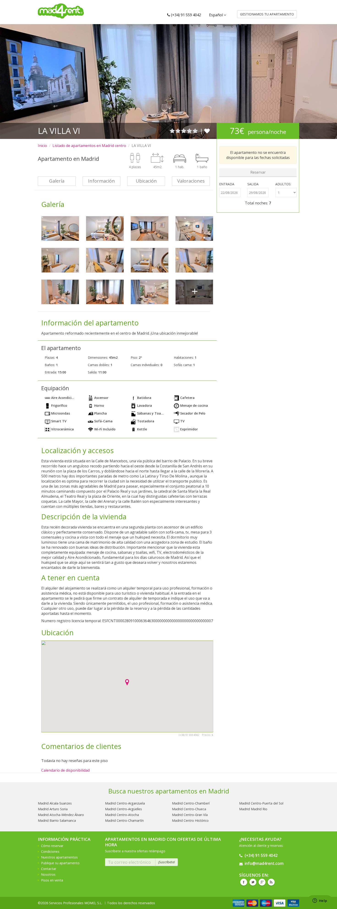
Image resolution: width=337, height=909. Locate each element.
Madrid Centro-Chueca (189, 809)
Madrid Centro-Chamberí (191, 803)
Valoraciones (191, 181)
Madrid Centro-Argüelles (123, 809)
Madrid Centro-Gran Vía (190, 815)
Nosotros (48, 874)
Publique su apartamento (60, 863)
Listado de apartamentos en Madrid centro (89, 145)
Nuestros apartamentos (59, 857)
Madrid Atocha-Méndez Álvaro (61, 815)
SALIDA (253, 184)
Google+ (262, 882)
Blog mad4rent (271, 882)
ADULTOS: (283, 184)
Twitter (252, 882)
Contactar (48, 869)
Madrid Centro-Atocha (122, 815)
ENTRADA (226, 184)
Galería (56, 181)
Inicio (42, 145)
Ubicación (146, 181)
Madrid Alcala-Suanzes (55, 803)
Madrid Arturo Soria (53, 809)
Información (101, 181)
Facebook (243, 882)
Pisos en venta (52, 880)
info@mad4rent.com (264, 863)
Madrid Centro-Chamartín (124, 820)
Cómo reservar (52, 846)
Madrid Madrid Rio (253, 809)
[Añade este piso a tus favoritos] (207, 131)
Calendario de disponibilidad (65, 770)
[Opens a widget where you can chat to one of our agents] (319, 901)
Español (216, 14)
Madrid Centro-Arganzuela (125, 803)
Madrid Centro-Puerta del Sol (261, 803)
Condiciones (50, 851)
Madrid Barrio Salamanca (57, 820)
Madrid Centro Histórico (190, 820)
